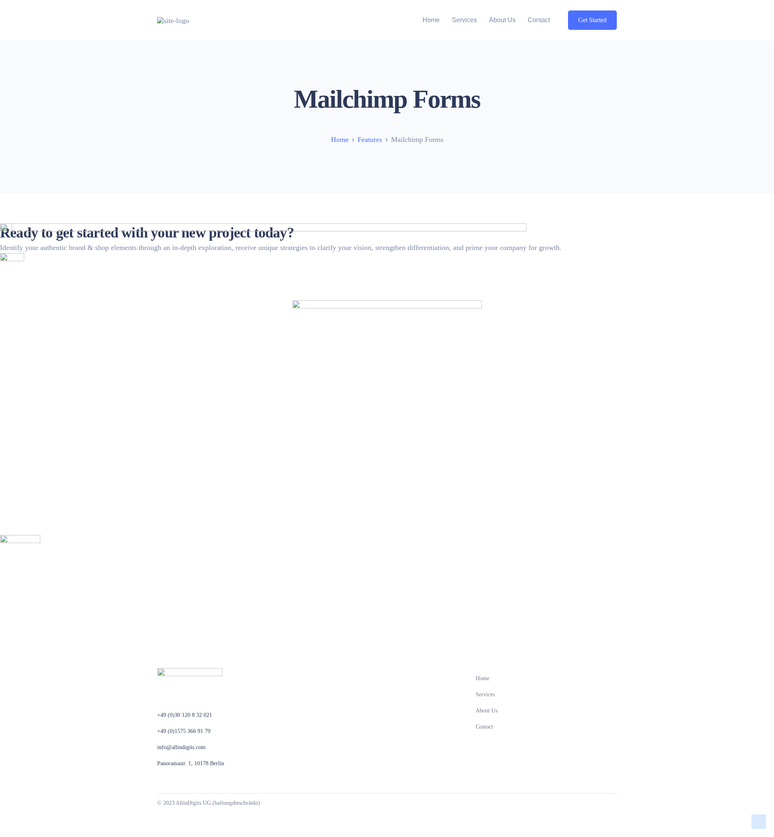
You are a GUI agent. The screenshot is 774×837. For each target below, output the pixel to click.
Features (370, 139)
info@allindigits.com (181, 747)
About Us (502, 20)
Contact (539, 20)
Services (464, 20)
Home (431, 20)
